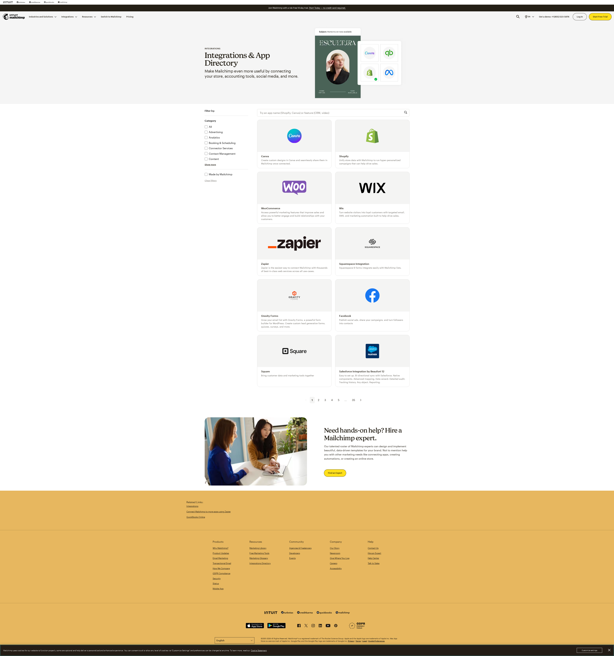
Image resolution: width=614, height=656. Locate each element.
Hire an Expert (374, 553)
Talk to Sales (373, 563)
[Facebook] (299, 626)
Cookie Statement (259, 650)
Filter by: (210, 110)
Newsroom (335, 553)
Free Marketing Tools (259, 553)
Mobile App (218, 588)
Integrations (67, 16)
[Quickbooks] (49, 2)
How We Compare (221, 568)
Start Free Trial (600, 16)
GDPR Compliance (221, 573)
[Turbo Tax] (21, 2)
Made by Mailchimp (220, 174)
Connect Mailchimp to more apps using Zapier (208, 511)
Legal (364, 641)
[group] (529, 17)
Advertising (216, 132)
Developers (294, 553)
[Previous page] (305, 400)
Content (214, 158)
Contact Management (222, 153)
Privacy (351, 641)
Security (217, 578)
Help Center (373, 558)
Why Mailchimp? (220, 548)
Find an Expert (335, 473)
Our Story (334, 548)
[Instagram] (313, 626)
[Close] (609, 650)
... (345, 399)
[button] (529, 17)
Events (292, 558)
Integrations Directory (260, 563)
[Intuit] (8, 2)
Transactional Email (222, 563)
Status (216, 583)
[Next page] (360, 400)
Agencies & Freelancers (300, 548)
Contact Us (373, 548)
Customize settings (589, 650)
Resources (87, 16)
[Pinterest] (335, 626)
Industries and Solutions (41, 16)
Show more (210, 164)
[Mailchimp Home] (14, 16)
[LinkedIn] (320, 626)
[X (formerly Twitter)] (306, 626)
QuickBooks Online (195, 517)
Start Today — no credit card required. (327, 8)
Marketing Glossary (258, 558)
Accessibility (336, 568)
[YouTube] (328, 626)
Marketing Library (257, 548)
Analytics (214, 137)
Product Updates (221, 553)
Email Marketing (220, 558)
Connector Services (221, 148)
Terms (358, 641)
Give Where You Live (339, 558)
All (210, 126)
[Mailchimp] (62, 2)
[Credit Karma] (34, 2)
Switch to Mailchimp (111, 16)
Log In (580, 16)
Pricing (129, 16)
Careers (333, 563)
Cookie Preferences (376, 641)
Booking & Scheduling (222, 142)
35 (353, 399)
